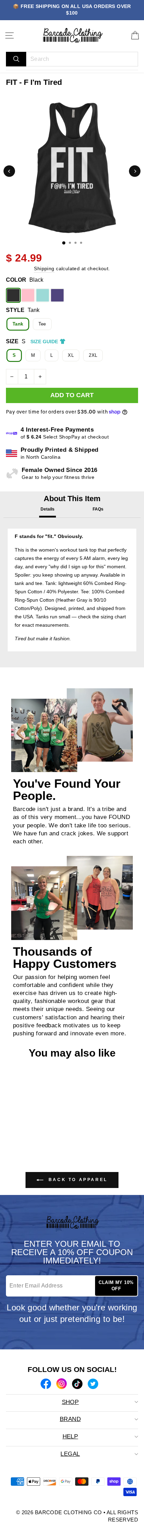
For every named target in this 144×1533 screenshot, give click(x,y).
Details (48, 509)
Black (13, 295)
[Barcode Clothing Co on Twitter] (93, 1385)
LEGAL (70, 1454)
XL (71, 355)
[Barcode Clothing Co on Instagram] (61, 1384)
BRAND (70, 1419)
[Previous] (9, 171)
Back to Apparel (77, 1179)
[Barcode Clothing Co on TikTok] (77, 1385)
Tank (18, 324)
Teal (42, 295)
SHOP (70, 1402)
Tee (42, 324)
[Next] (135, 171)
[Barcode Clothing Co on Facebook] (46, 1385)
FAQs (98, 509)
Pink (28, 295)
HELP (70, 1436)
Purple (57, 295)
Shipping (44, 268)
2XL (93, 355)
